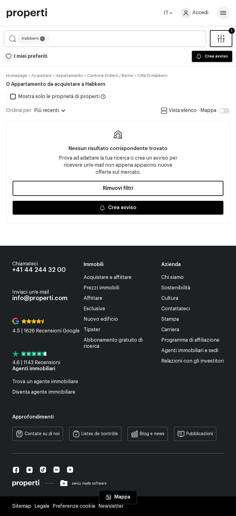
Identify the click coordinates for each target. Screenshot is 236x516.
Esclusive (94, 308)
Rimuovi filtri (118, 188)
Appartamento (69, 75)
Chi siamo (172, 277)
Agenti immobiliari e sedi (189, 350)
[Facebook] (16, 470)
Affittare (93, 298)
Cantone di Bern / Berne (110, 75)
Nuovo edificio (101, 319)
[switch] (215, 110)
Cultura (169, 298)
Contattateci (175, 308)
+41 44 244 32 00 (39, 270)
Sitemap (21, 506)
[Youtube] (70, 470)
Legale (41, 506)
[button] (105, 39)
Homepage (16, 75)
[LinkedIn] (56, 470)
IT (166, 12)
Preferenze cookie (74, 506)
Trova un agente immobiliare (45, 381)
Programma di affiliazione (190, 340)
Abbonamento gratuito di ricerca (113, 343)
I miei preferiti (30, 56)
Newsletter (111, 506)
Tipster (92, 329)
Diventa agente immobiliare (43, 392)
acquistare (41, 75)
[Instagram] (29, 470)
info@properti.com (40, 298)
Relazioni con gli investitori (192, 361)
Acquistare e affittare (108, 277)
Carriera (170, 329)
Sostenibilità (175, 287)
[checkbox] (55, 96)
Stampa (170, 319)
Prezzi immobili (101, 287)
